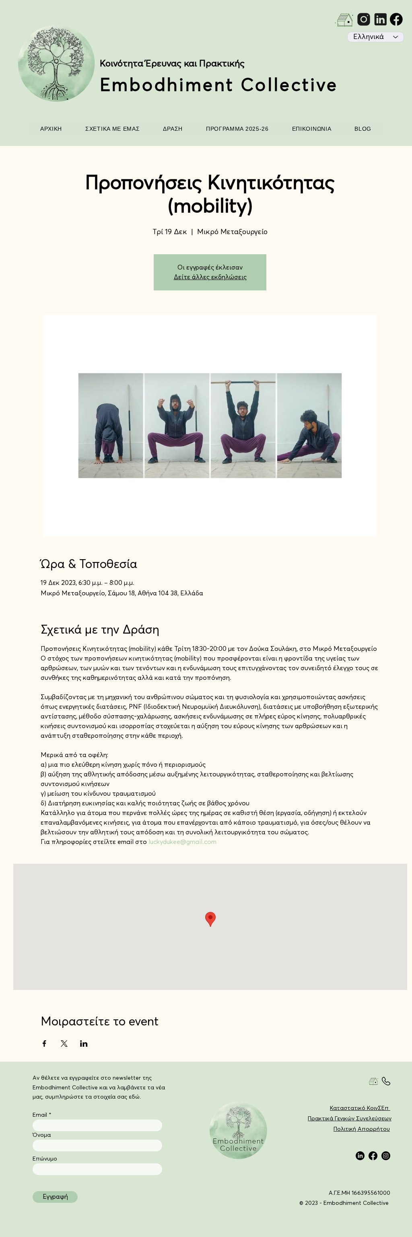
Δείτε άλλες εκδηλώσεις (210, 277)
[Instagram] (385, 1155)
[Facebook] (373, 1155)
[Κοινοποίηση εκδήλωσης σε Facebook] (44, 1043)
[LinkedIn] (360, 1155)
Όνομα (42, 1135)
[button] (112, 128)
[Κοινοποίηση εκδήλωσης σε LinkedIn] (84, 1043)
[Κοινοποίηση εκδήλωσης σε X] (64, 1043)
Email (40, 1115)
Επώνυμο (45, 1159)
